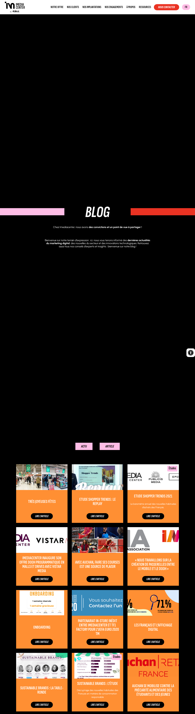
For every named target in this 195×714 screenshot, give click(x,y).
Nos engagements (114, 7)
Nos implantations (92, 7)
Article (109, 446)
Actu (84, 446)
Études (172, 468)
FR (186, 7)
